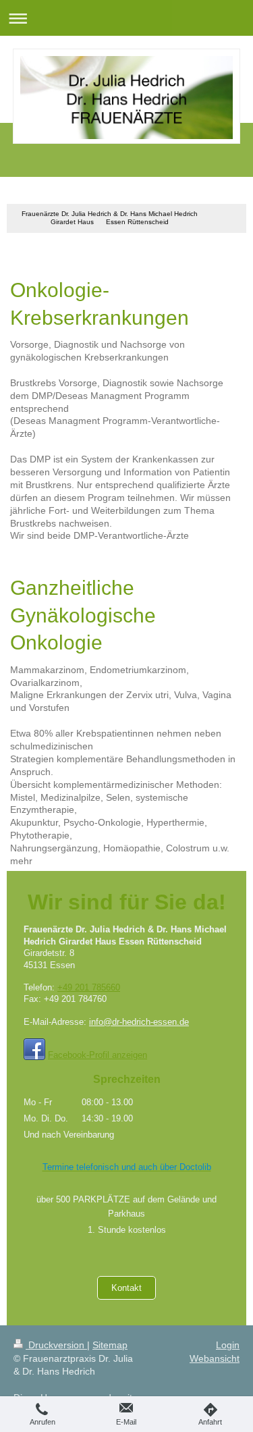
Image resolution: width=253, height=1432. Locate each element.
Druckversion (56, 1345)
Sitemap (110, 1345)
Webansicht (215, 1358)
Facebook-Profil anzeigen (97, 1055)
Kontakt (126, 1288)
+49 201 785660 (88, 987)
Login (228, 1345)
